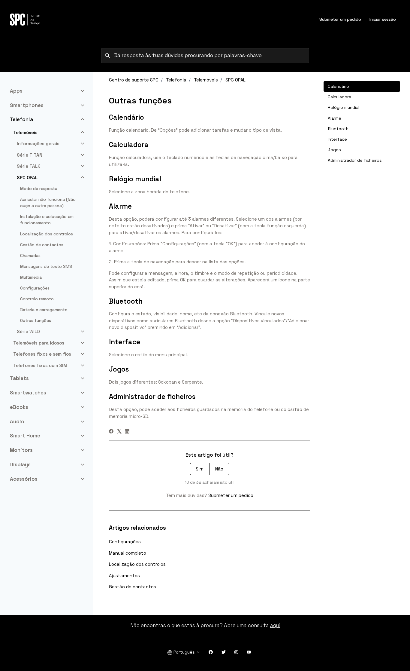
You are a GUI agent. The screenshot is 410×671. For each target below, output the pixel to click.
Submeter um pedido (340, 19)
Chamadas (30, 255)
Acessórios (24, 479)
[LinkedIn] (127, 432)
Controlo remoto (37, 299)
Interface (337, 139)
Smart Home (25, 435)
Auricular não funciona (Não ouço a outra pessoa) (48, 202)
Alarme (334, 118)
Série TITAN (29, 155)
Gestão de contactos (132, 587)
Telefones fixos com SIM (40, 365)
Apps (16, 90)
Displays (20, 464)
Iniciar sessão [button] (382, 19)
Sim (199, 469)
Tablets (19, 378)
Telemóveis (206, 80)
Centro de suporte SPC (133, 80)
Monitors (21, 450)
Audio (17, 421)
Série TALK (28, 166)
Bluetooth (338, 128)
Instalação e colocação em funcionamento (47, 219)
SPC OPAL (235, 80)
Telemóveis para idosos (38, 343)
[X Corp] (119, 432)
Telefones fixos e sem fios (42, 354)
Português (184, 652)
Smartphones (27, 105)
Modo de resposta (38, 188)
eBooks (19, 407)
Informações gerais (38, 143)
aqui (275, 625)
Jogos (334, 149)
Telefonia (176, 80)
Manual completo (127, 553)
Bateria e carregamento (44, 309)
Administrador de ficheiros (355, 160)
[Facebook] (111, 432)
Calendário (338, 86)
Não (219, 469)
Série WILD (28, 331)
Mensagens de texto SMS (46, 266)
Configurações (125, 541)
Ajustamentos (124, 575)
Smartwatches (28, 392)
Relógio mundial (343, 107)
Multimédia (31, 277)
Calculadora (339, 97)
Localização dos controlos (137, 564)
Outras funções (35, 320)
